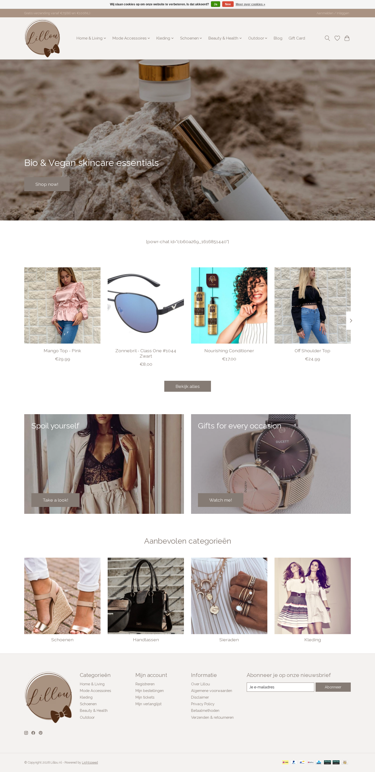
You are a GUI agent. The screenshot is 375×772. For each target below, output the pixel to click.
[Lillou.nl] (42, 38)
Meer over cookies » (250, 4)
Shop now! (46, 184)
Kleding (312, 639)
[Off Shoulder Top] (312, 305)
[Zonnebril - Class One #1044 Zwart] (146, 305)
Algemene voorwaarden (211, 690)
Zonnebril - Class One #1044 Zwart (145, 353)
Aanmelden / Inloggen (333, 13)
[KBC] (319, 762)
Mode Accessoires (95, 690)
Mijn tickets (144, 697)
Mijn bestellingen (149, 690)
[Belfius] (310, 762)
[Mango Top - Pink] (62, 305)
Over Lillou (200, 684)
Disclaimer (200, 697)
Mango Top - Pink (62, 350)
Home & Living (92, 684)
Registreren (145, 684)
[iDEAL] (285, 762)
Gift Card (297, 38)
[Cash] (345, 762)
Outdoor (87, 717)
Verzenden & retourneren (212, 717)
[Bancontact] (302, 762)
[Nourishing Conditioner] (229, 305)
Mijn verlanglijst (148, 704)
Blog (278, 38)
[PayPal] (294, 762)
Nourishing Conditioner (229, 350)
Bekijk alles (188, 386)
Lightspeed (90, 762)
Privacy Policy (203, 704)
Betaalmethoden (205, 710)
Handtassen (146, 639)
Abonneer (333, 687)
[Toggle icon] (327, 38)
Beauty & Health (94, 710)
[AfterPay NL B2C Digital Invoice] (336, 762)
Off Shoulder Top (312, 350)
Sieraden (229, 639)
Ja (215, 4)
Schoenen (62, 639)
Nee (228, 4)
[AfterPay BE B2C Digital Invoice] (327, 762)
